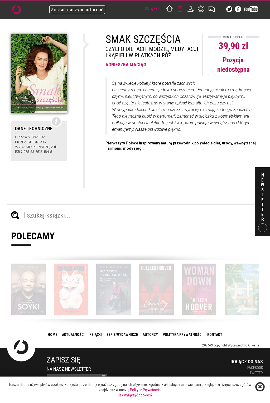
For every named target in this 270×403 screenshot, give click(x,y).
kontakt (214, 335)
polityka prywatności (182, 335)
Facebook (255, 368)
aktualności (73, 335)
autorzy (150, 335)
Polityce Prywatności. (146, 390)
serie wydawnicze (122, 335)
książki (95, 335)
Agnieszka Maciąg (125, 64)
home (52, 335)
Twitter (256, 373)
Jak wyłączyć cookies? (135, 395)
